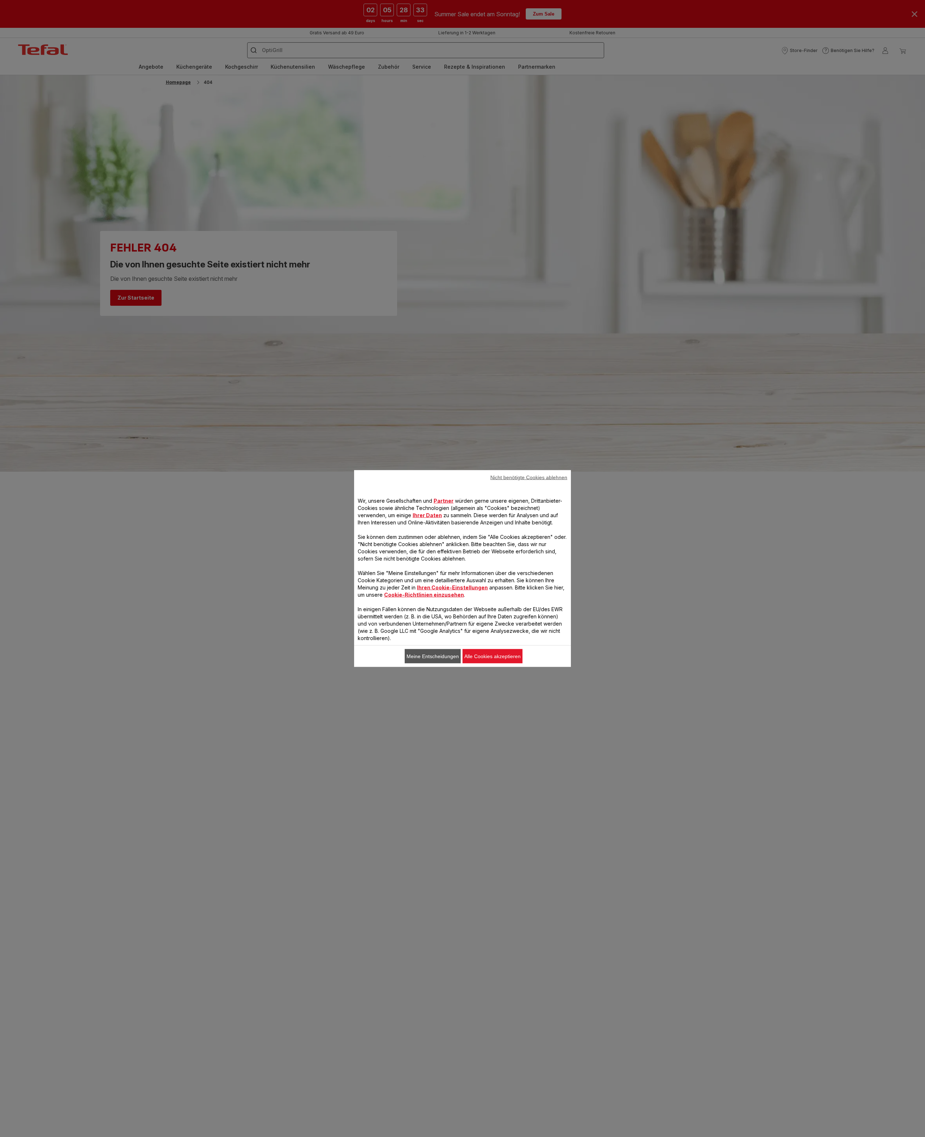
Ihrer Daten (427, 515)
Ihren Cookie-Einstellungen (452, 587)
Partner (443, 501)
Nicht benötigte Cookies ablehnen (528, 477)
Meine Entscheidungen (432, 656)
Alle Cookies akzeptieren (492, 656)
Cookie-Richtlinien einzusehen (424, 595)
